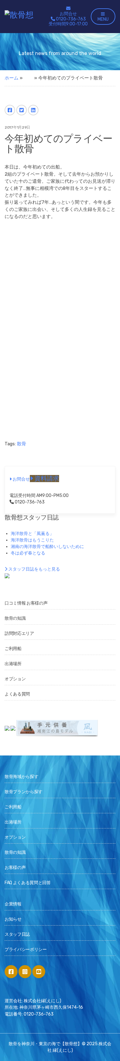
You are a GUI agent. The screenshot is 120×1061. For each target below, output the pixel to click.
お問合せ (68, 13)
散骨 (21, 444)
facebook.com (11, 971)
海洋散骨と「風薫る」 (32, 533)
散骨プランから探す (23, 791)
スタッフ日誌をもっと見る (33, 569)
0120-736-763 (29, 502)
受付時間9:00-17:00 (68, 21)
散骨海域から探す (21, 776)
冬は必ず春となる (28, 553)
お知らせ (13, 919)
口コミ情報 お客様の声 (26, 603)
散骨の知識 (15, 618)
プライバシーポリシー (26, 949)
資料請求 (46, 478)
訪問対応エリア (19, 633)
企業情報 (13, 904)
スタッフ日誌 (17, 934)
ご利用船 (13, 648)
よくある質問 (17, 694)
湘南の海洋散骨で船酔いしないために (47, 546)
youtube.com (38, 971)
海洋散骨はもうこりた (32, 540)
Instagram (24, 971)
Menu (103, 19)
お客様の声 (15, 867)
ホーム (11, 78)
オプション (15, 679)
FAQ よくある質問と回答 (27, 882)
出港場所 (13, 663)
